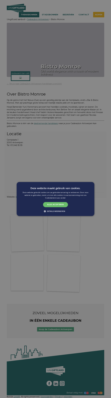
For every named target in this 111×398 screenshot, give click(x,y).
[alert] (55, 199)
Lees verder (61, 198)
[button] (55, 211)
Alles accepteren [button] (55, 204)
